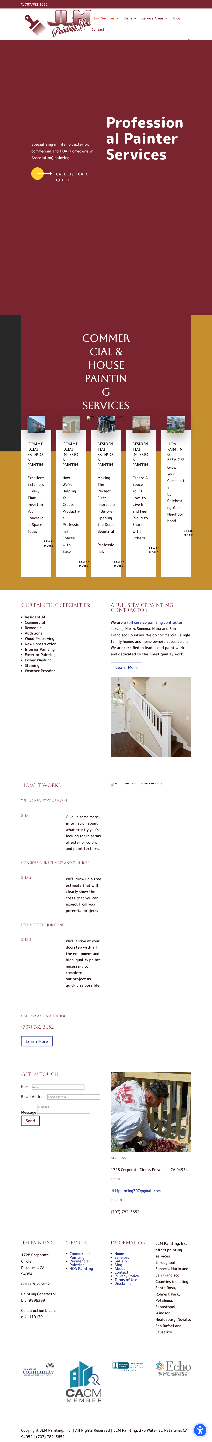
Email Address (33, 1096)
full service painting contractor (155, 622)
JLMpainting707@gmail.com (136, 1190)
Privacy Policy (126, 1276)
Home (76, 18)
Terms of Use (125, 1279)
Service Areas (153, 18)
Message (28, 1112)
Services (121, 1257)
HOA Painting (81, 1268)
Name (26, 1086)
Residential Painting (80, 1262)
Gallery (130, 18)
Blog (176, 18)
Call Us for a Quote (72, 177)
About (77, 30)
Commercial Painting (80, 1255)
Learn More (49, 543)
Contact (98, 30)
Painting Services (101, 18)
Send (30, 1121)
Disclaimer (123, 1283)
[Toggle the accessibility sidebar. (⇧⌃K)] (200, 1430)
